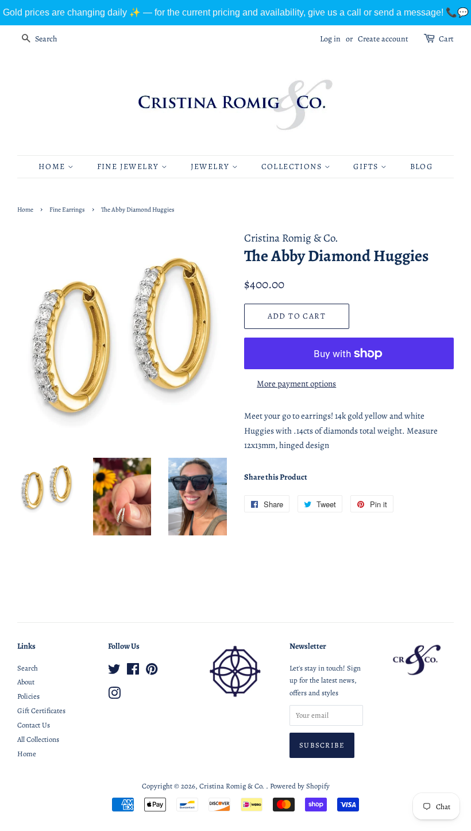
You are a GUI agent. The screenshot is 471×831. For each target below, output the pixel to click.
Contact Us (33, 725)
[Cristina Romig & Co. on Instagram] (114, 695)
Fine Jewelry (129, 166)
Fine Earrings (67, 209)
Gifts (366, 166)
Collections (293, 166)
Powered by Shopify (300, 786)
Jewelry (211, 166)
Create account (383, 38)
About (25, 682)
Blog (421, 166)
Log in (330, 38)
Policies (28, 696)
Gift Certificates (41, 710)
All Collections (38, 739)
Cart (446, 38)
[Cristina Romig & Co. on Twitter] (114, 671)
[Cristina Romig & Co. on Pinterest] (151, 671)
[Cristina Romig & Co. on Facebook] (133, 671)
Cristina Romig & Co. (232, 786)
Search (27, 668)
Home (53, 166)
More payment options (296, 383)
